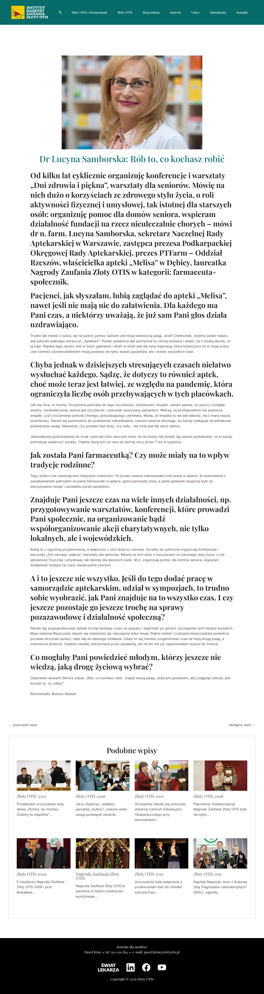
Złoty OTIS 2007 (149, 796)
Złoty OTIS (124, 12)
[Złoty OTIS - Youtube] (162, 967)
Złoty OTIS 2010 (149, 874)
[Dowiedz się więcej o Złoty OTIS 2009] (44, 853)
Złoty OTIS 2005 (31, 796)
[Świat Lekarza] (108, 967)
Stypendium (151, 12)
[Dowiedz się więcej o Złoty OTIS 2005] (44, 775)
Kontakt (242, 12)
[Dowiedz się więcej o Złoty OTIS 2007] (162, 775)
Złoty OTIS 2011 (207, 874)
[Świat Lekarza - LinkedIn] (130, 967)
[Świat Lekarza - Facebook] (146, 967)
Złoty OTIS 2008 (208, 796)
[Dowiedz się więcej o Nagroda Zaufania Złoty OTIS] (103, 853)
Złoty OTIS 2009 (31, 874)
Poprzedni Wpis (23, 725)
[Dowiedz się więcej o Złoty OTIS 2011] (220, 853)
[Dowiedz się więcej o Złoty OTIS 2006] (103, 775)
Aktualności (218, 12)
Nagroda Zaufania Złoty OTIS (97, 876)
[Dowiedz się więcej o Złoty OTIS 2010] (162, 853)
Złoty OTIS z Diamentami (89, 12)
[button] (60, 12)
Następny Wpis (242, 725)
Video (195, 12)
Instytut (175, 12)
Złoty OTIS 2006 (90, 796)
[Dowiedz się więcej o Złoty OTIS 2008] (220, 775)
